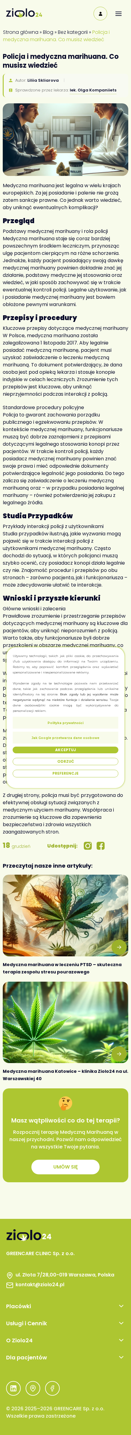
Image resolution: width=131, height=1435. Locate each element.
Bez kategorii (73, 32)
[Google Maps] (33, 1389)
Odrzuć (65, 761)
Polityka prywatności (65, 723)
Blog (48, 32)
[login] (100, 13)
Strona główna (20, 32)
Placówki (18, 1306)
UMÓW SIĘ (65, 1166)
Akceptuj (65, 749)
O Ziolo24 (19, 1340)
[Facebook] (52, 1389)
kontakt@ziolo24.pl (40, 1285)
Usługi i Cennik (26, 1323)
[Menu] (118, 13)
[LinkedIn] (13, 1389)
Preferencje (65, 773)
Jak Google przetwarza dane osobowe (65, 738)
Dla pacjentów (26, 1357)
